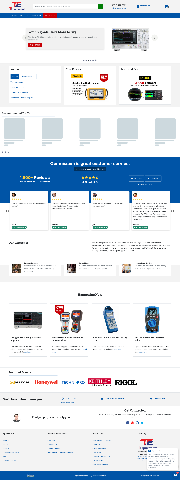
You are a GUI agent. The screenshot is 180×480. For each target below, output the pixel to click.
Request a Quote (17, 87)
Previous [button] (25, 38)
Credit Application (99, 448)
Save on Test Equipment (101, 440)
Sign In (14, 76)
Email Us (138, 178)
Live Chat (154, 178)
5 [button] (93, 60)
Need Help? (22, 97)
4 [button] (90, 60)
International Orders (10, 452)
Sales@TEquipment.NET (119, 8)
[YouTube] (133, 423)
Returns (5, 448)
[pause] (95, 60)
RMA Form (96, 452)
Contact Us (141, 461)
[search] (65, 6)
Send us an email (115, 398)
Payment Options (9, 460)
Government (52, 452)
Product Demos (54, 448)
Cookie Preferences (100, 464)
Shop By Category (18, 15)
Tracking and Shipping (19, 92)
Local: (67, 402)
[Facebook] (128, 423)
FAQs (4, 456)
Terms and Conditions (101, 456)
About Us (96, 444)
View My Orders (17, 82)
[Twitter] (142, 423)
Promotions (50, 15)
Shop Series (35, 45)
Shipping (5, 444)
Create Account (28, 76)
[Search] (100, 6)
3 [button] (88, 60)
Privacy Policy (97, 460)
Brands (35, 15)
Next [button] (154, 38)
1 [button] (83, 60)
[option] (90, 39)
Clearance (63, 15)
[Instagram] (138, 423)
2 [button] (86, 60)
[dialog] (143, 6)
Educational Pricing (66, 452)
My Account (7, 440)
